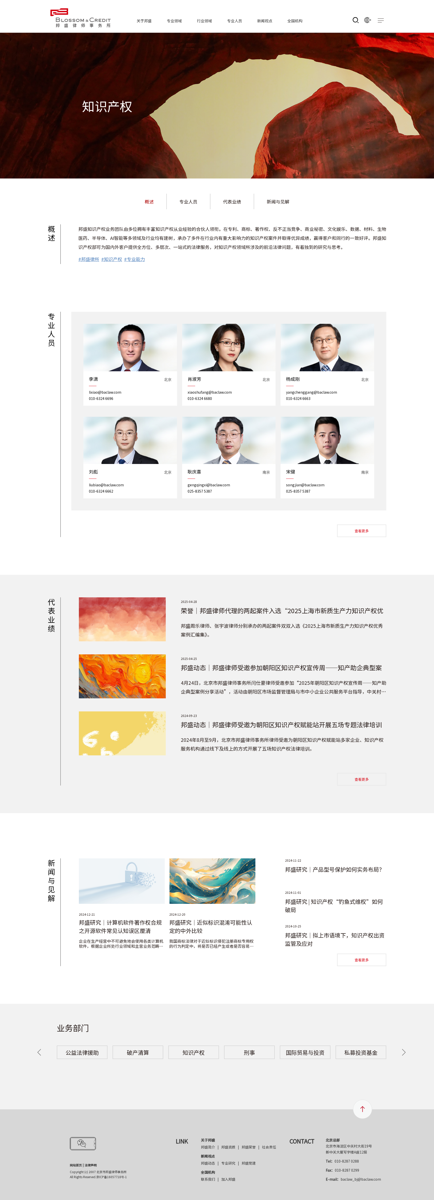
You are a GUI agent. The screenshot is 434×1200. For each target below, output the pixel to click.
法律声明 (91, 1165)
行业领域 (204, 20)
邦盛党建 (249, 1163)
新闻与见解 (278, 201)
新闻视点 (264, 20)
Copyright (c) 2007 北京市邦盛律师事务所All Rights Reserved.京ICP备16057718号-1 (98, 1174)
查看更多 (362, 530)
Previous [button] (39, 1052)
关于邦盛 (144, 20)
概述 (149, 201)
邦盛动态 (208, 1163)
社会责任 (269, 1147)
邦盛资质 (228, 1147)
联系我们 (208, 1179)
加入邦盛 (228, 1179)
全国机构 (294, 20)
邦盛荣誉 (249, 1147)
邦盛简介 (208, 1147)
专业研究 (228, 1163)
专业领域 (174, 20)
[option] (82, 1052)
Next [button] (404, 1052)
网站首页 (76, 1165)
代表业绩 (232, 201)
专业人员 (234, 20)
